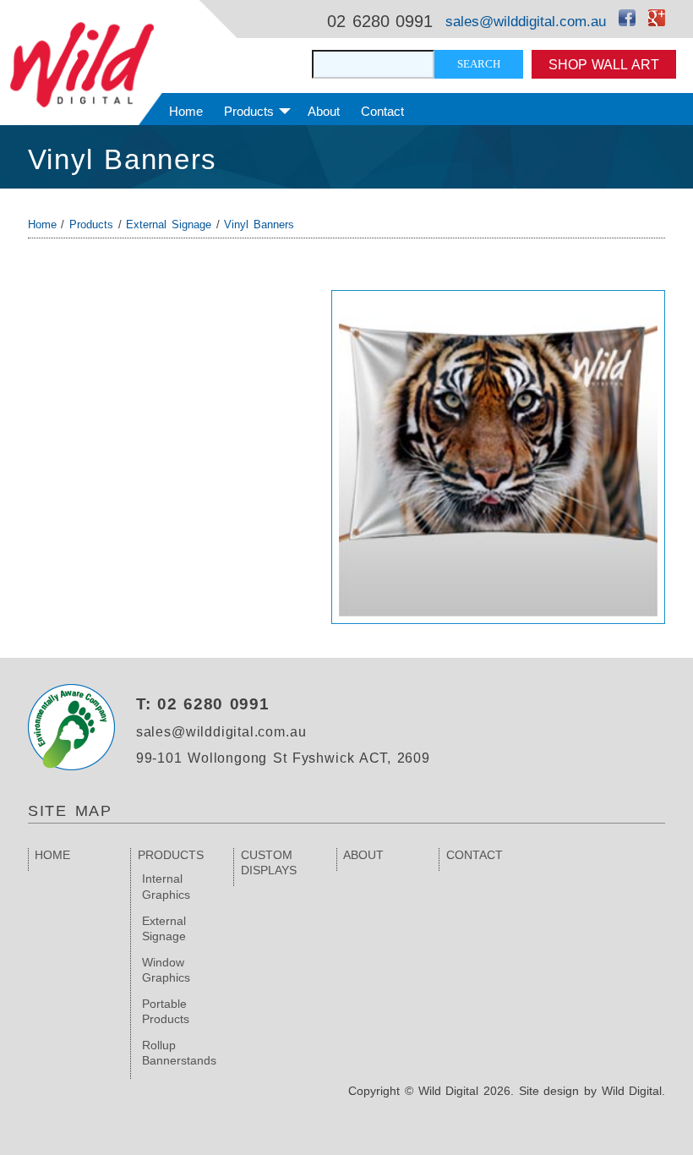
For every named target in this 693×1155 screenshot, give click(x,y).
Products (249, 111)
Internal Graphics (166, 886)
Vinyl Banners (122, 159)
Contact (382, 111)
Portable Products (165, 1011)
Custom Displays (269, 862)
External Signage (168, 224)
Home (186, 111)
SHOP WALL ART (603, 64)
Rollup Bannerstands (179, 1052)
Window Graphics (166, 969)
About (324, 111)
